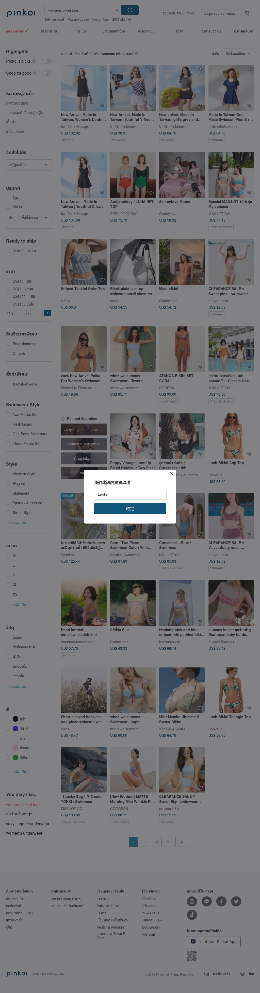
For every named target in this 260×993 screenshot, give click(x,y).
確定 (130, 508)
